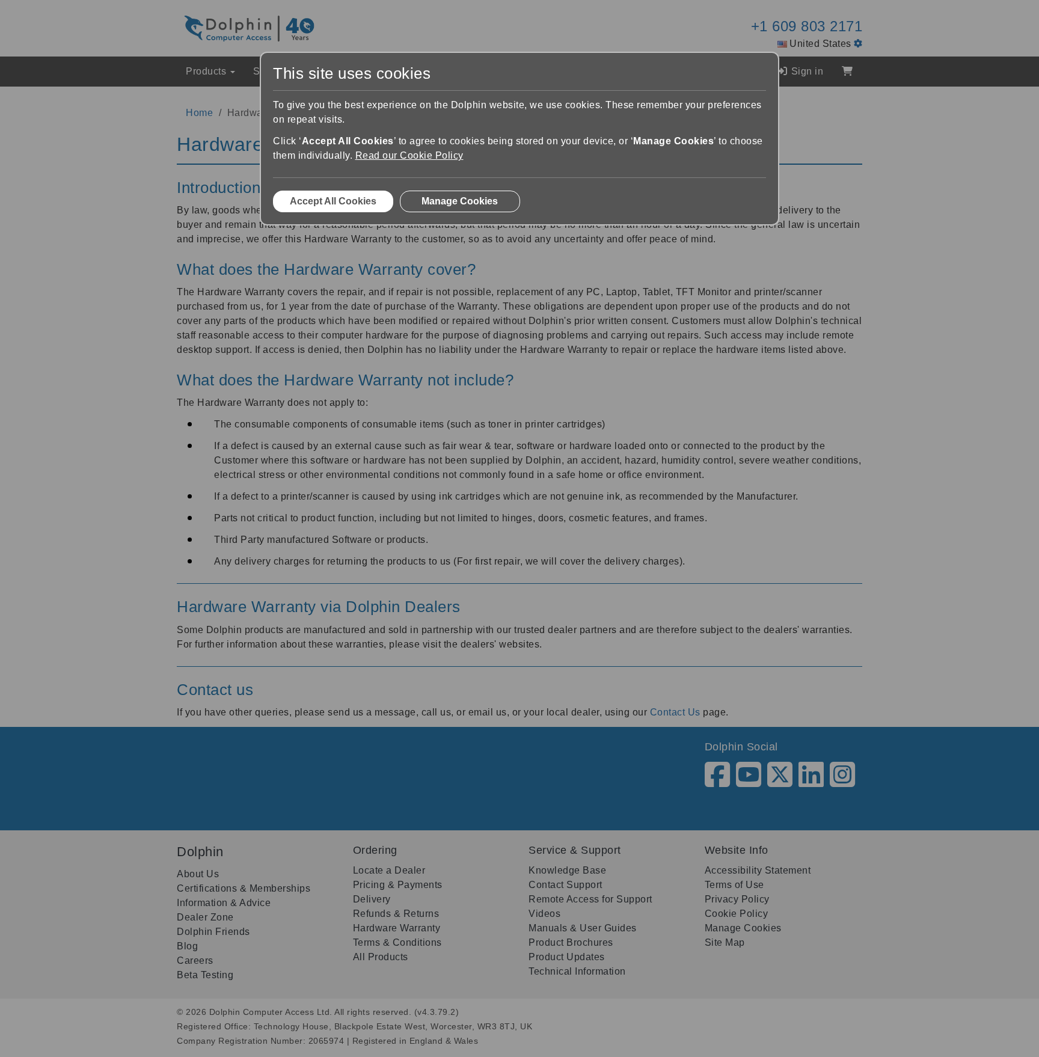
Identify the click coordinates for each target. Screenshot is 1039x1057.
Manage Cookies (459, 201)
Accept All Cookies (333, 201)
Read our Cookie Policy (409, 155)
